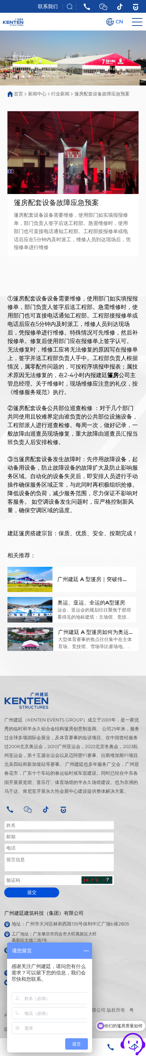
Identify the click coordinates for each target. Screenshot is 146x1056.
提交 (31, 892)
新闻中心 (37, 93)
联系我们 (48, 6)
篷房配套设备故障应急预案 (102, 93)
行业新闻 (60, 93)
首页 (18, 93)
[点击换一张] (97, 880)
